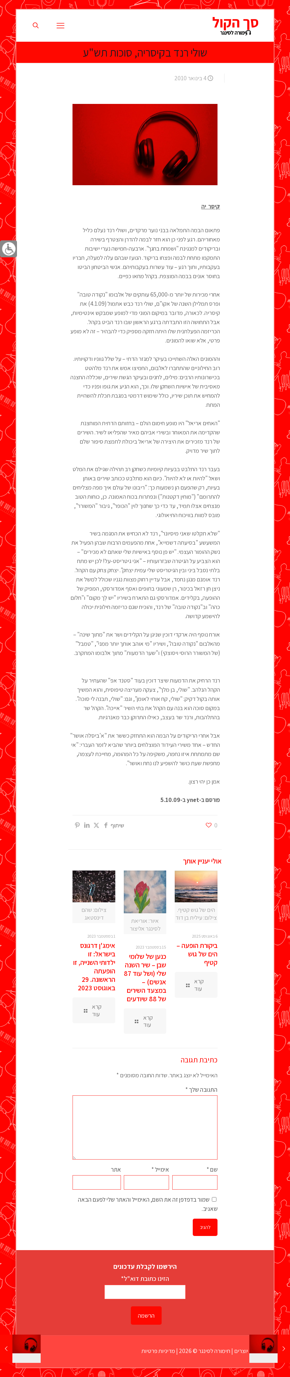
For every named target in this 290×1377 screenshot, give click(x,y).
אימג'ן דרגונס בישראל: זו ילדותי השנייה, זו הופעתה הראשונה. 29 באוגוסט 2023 (94, 966)
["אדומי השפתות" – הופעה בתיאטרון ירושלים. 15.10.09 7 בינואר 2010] (6, 1349)
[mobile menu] (60, 25)
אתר (116, 1169)
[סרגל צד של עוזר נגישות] (8, 248)
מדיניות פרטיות (158, 1351)
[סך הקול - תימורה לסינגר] (235, 25)
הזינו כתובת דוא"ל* (145, 1278)
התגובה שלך (201, 1090)
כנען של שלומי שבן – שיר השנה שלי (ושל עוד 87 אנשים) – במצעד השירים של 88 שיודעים (145, 977)
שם (212, 1169)
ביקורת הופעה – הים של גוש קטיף (197, 954)
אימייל (160, 1169)
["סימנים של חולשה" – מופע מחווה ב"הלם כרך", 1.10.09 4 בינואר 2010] (284, 1349)
